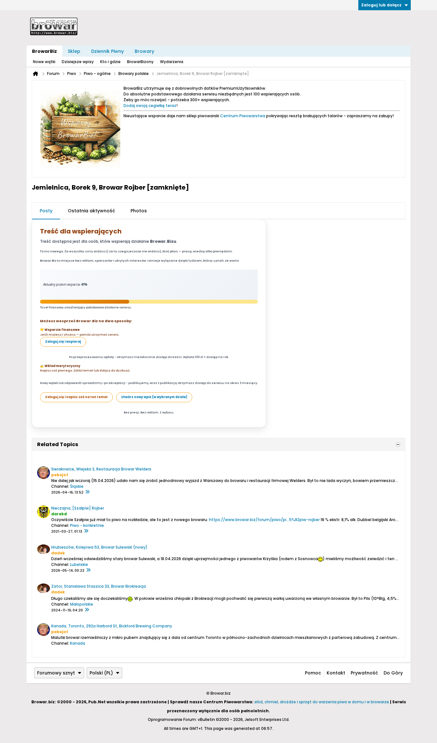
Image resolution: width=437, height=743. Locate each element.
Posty (46, 211)
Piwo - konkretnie (87, 525)
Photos (139, 211)
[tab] (46, 211)
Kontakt (336, 673)
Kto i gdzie (110, 61)
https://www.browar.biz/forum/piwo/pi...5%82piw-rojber (264, 519)
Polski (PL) (101, 673)
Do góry (393, 673)
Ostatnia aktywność (91, 211)
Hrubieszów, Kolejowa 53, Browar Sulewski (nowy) (99, 547)
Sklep (74, 51)
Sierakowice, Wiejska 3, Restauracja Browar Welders (101, 469)
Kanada (77, 643)
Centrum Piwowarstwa (242, 115)
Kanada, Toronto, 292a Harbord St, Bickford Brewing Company (111, 626)
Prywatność (364, 673)
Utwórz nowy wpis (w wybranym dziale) (154, 397)
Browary (144, 51)
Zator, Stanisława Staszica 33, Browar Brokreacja (98, 586)
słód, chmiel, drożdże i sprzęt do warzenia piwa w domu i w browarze (321, 702)
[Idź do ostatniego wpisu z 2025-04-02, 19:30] (86, 610)
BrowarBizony (140, 61)
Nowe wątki (44, 61)
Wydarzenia (171, 61)
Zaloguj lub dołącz (381, 5)
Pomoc (313, 673)
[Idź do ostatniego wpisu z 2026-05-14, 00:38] (88, 570)
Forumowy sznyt (56, 673)
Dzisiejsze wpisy (78, 61)
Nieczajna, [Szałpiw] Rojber (77, 508)
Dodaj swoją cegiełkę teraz (149, 105)
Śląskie (76, 486)
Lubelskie (79, 564)
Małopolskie (81, 604)
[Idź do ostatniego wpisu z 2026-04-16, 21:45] (87, 492)
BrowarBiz (44, 51)
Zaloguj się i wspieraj (63, 341)
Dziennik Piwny (107, 51)
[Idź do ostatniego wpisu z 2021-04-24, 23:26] (86, 531)
